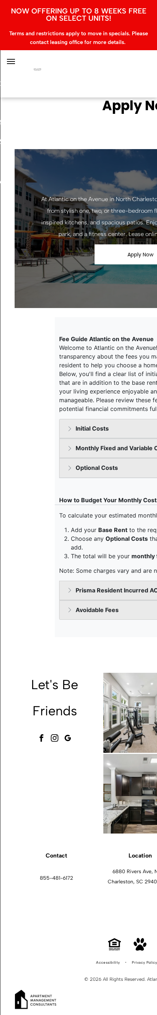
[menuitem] (108, 963)
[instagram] (55, 739)
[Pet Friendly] (140, 948)
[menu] (11, 61)
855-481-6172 (56, 878)
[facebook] (41, 739)
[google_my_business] (68, 739)
